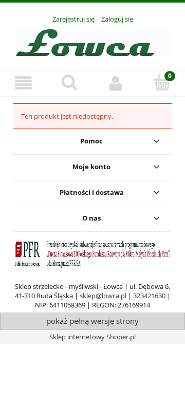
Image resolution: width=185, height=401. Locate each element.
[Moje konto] (115, 83)
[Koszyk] (162, 82)
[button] (23, 83)
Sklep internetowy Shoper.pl (92, 336)
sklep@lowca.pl (103, 295)
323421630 (149, 295)
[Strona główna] (92, 41)
